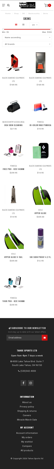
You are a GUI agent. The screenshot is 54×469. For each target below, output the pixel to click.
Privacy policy (27, 407)
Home (8, 13)
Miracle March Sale (27, 420)
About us (27, 402)
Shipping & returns (27, 411)
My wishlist (27, 442)
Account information (27, 433)
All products (27, 450)
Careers (27, 415)
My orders (27, 437)
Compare (27, 446)
